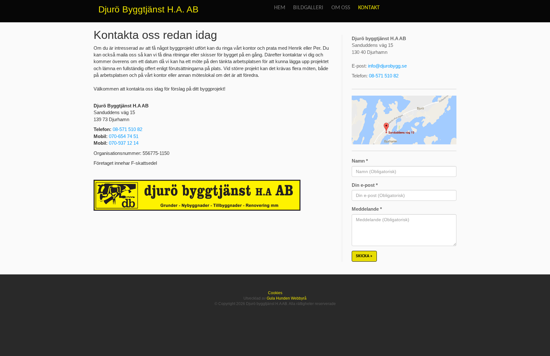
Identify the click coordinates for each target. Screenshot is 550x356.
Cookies (275, 293)
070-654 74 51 (123, 136)
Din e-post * (365, 185)
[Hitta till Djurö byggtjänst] (404, 120)
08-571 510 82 (127, 129)
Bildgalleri (308, 8)
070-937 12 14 (123, 143)
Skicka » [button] (364, 256)
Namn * (360, 160)
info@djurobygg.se (387, 66)
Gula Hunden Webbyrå (287, 298)
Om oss (340, 8)
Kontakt (369, 8)
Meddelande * (367, 209)
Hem (279, 8)
